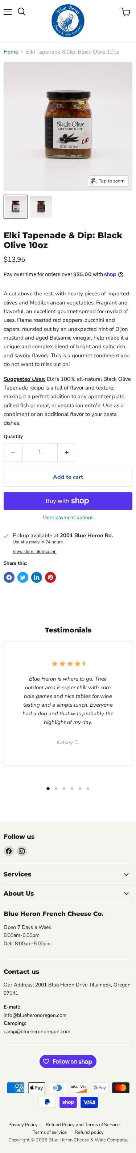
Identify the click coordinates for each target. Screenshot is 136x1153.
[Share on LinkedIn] (36, 577)
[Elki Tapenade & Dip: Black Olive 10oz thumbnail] (15, 206)
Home (11, 52)
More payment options (68, 518)
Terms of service (50, 1132)
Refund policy (89, 1132)
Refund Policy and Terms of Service (83, 1125)
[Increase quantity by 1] (67, 452)
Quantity (13, 436)
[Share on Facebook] (9, 577)
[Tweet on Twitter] (22, 577)
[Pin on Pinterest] (50, 577)
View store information (35, 551)
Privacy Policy (23, 1125)
